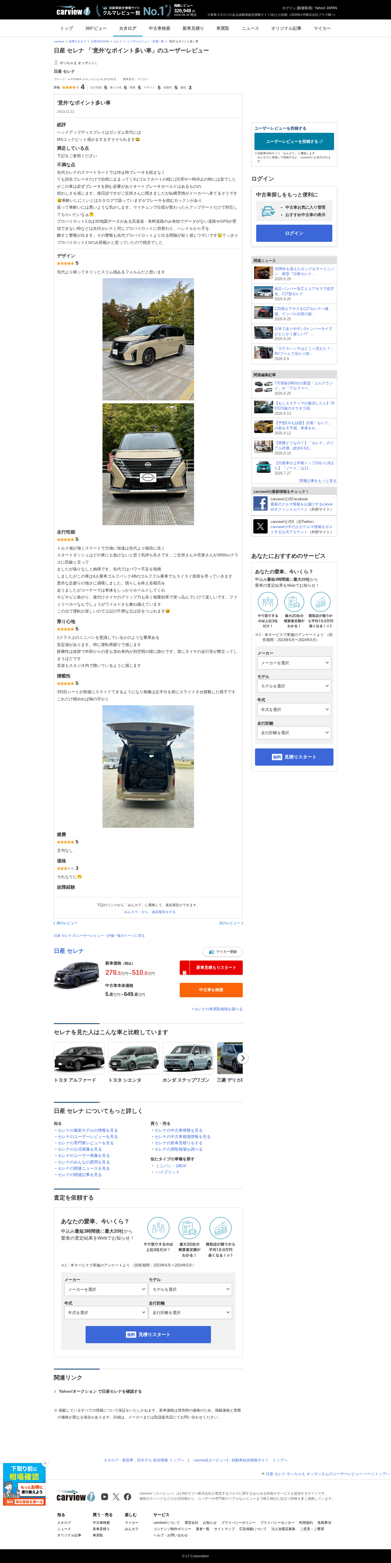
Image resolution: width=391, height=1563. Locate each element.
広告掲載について (253, 1529)
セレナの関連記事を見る (80, 1174)
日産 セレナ (69, 951)
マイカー (322, 28)
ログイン (289, 8)
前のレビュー (67, 923)
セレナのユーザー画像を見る (84, 1155)
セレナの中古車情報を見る (179, 1130)
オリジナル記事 (286, 28)
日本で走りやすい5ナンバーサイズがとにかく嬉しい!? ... (303, 334)
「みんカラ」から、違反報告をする (148, 912)
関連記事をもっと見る (318, 481)
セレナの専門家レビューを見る (86, 1143)
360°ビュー (96, 28)
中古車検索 (159, 28)
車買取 (222, 28)
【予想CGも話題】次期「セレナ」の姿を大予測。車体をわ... (303, 428)
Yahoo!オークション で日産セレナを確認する (100, 1391)
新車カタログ (77, 41)
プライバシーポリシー (238, 1523)
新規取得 (304, 8)
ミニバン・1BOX (171, 1165)
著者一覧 (203, 1529)
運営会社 (191, 1523)
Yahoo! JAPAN (326, 8)
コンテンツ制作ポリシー (172, 1529)
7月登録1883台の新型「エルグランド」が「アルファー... (304, 388)
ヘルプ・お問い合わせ (170, 1535)
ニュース (250, 28)
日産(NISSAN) (100, 41)
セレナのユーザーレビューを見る (88, 1136)
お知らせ (210, 1523)
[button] (223, 952)
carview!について (166, 1523)
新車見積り (193, 28)
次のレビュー (229, 923)
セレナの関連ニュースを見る (84, 1168)
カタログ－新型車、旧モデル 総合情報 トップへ (144, 1460)
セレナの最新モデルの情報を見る (88, 1130)
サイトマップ (224, 1529)
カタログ (127, 28)
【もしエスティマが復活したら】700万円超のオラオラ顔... (304, 408)
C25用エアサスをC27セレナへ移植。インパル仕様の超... (302, 314)
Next (243, 1058)
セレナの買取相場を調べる (179, 1149)
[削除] (45, 1463)
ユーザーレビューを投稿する (292, 141)
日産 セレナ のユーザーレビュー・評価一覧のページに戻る (99, 936)
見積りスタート (155, 1334)
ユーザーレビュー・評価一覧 (145, 41)
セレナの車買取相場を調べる (218, 1009)
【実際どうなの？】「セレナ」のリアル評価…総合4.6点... (304, 448)
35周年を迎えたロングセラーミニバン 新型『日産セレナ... (304, 274)
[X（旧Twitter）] (116, 1496)
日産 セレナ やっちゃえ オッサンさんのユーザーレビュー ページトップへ (328, 1474)
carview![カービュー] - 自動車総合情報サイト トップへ (240, 1460)
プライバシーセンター (277, 1523)
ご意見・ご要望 (312, 1529)
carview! (59, 41)
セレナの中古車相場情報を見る (183, 1136)
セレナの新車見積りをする (179, 1143)
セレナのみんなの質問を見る (84, 1162)
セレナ (118, 41)
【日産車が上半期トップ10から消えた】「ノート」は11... (304, 468)
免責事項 (324, 1523)
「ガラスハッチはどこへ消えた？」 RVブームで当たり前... (304, 353)
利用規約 (306, 1523)
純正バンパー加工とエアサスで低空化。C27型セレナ (304, 293)
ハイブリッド (168, 1172)
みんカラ (132, 1529)
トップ (66, 28)
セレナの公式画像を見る (80, 1149)
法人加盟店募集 (283, 1529)
